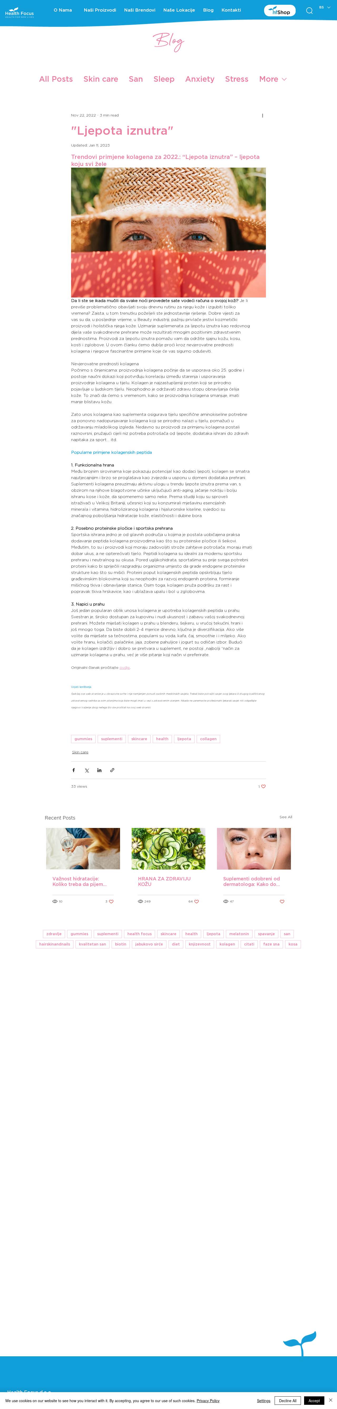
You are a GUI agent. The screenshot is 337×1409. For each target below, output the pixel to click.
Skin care (100, 79)
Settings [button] (263, 1400)
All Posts (56, 79)
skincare (139, 739)
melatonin (239, 934)
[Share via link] (112, 770)
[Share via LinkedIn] (99, 770)
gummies (83, 739)
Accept (314, 1400)
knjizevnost (200, 944)
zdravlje (54, 934)
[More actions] (263, 115)
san (287, 934)
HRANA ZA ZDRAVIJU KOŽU (164, 881)
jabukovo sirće (149, 944)
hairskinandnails (54, 944)
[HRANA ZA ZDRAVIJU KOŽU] (169, 849)
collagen (208, 739)
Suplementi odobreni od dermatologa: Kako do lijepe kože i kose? (251, 881)
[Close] (331, 1400)
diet (176, 944)
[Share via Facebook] (73, 770)
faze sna (271, 944)
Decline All (287, 1400)
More (268, 79)
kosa (293, 944)
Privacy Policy (208, 1400)
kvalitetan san (92, 944)
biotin (120, 944)
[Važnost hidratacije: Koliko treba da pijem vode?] (83, 849)
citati (249, 944)
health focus (139, 934)
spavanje (266, 934)
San (136, 79)
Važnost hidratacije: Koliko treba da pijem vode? (77, 881)
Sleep (164, 79)
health (162, 739)
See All (286, 817)
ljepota (184, 739)
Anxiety (200, 79)
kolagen (227, 944)
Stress (237, 79)
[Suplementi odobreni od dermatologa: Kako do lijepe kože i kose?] (254, 849)
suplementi (111, 739)
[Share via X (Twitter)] (86, 770)
